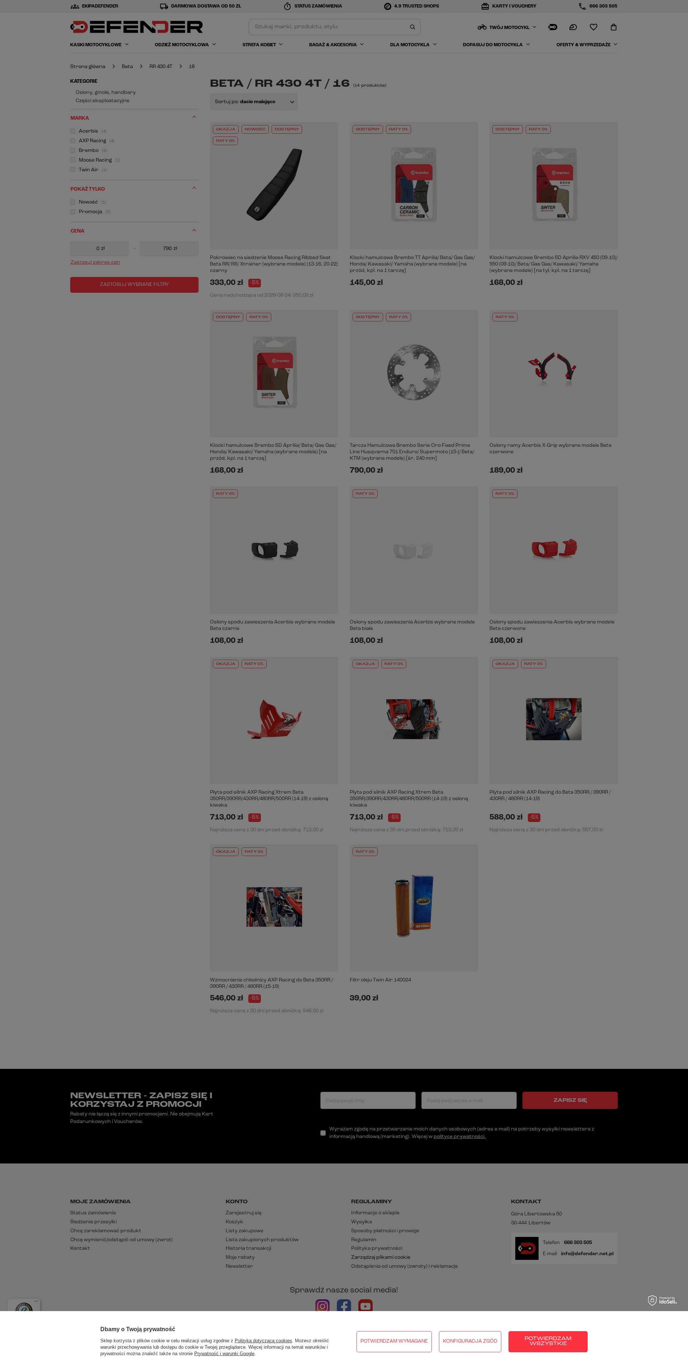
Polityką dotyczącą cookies (263, 1340)
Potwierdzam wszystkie (548, 1341)
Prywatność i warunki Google (224, 1353)
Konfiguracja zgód (470, 1341)
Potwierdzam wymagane (394, 1341)
